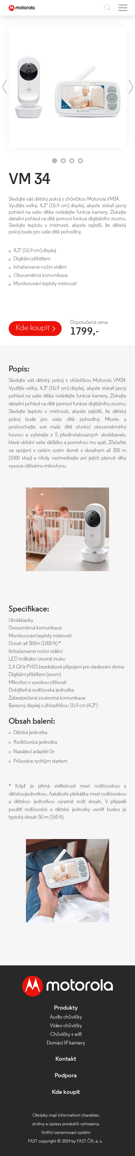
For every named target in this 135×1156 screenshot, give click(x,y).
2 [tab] (63, 160)
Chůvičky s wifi (66, 1034)
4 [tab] (80, 160)
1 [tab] (54, 160)
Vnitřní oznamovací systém (66, 1132)
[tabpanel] (67, 87)
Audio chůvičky (66, 1017)
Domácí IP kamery (66, 1043)
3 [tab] (71, 160)
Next (130, 87)
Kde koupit (33, 328)
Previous (4, 87)
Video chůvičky (66, 1026)
